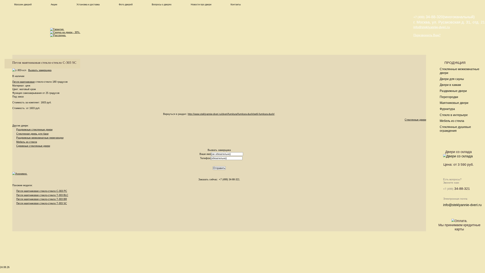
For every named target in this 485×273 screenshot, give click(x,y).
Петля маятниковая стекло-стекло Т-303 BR (41, 199)
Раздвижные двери (453, 91)
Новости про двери (201, 4)
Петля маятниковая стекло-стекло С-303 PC (41, 191)
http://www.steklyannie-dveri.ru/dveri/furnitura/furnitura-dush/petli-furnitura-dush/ (231, 114)
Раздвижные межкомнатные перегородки (39, 137)
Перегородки (449, 97)
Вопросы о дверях (161, 4)
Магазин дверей (23, 4)
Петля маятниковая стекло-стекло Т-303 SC (41, 203)
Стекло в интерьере (454, 115)
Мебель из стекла (26, 141)
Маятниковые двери (454, 102)
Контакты (236, 4)
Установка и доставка (88, 4)
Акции (54, 4)
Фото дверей (126, 4)
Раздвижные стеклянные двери (34, 129)
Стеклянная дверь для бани (32, 133)
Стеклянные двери (415, 119)
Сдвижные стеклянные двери (33, 145)
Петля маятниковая (23, 81)
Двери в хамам (450, 84)
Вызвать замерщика (39, 70)
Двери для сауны (452, 79)
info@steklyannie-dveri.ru (431, 27)
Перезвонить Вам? (426, 35)
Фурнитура (447, 109)
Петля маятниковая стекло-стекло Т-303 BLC (42, 195)
